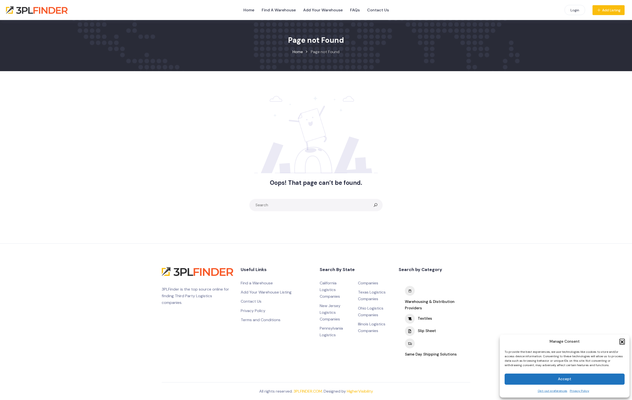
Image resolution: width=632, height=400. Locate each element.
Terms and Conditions (260, 319)
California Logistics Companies (330, 289)
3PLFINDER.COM (308, 391)
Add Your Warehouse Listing (266, 292)
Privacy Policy (579, 391)
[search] (375, 205)
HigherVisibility (360, 391)
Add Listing (611, 10)
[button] (622, 341)
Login (575, 10)
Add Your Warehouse (323, 10)
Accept (564, 379)
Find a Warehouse (257, 283)
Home (248, 10)
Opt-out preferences (552, 391)
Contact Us (378, 10)
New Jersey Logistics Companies (330, 312)
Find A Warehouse (279, 10)
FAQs (355, 10)
